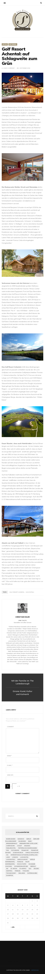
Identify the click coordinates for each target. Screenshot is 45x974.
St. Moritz (23, 868)
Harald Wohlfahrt (32, 852)
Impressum (35, 970)
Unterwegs (12, 44)
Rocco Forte (21, 864)
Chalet (19, 845)
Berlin (29, 839)
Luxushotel (24, 857)
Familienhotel (11, 848)
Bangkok (21, 839)
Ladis (8, 857)
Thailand (26, 871)
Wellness (21, 873)
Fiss (7, 850)
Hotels (5, 44)
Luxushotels (10, 859)
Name (9, 756)
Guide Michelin (18, 852)
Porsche (20, 861)
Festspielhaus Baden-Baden (27, 848)
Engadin (27, 845)
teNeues (17, 871)
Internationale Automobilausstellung (24, 855)
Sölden (36, 868)
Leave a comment (9, 68)
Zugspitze (9, 875)
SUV (30, 868)
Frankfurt (25, 850)
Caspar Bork (10, 845)
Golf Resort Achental (16, 592)
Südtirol (9, 871)
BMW (30, 841)
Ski (7, 868)
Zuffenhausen (32, 873)
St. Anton (14, 868)
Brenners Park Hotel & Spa (28, 843)
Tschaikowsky (11, 873)
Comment (10, 726)
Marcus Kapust (23, 859)
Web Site (10, 775)
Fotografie (15, 850)
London (15, 857)
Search (37, 816)
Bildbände (22, 841)
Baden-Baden (10, 839)
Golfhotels (30, 592)
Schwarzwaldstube (21, 866)
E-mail (9, 765)
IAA (7, 855)
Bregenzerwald (11, 843)
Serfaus (33, 866)
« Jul (13, 927)
